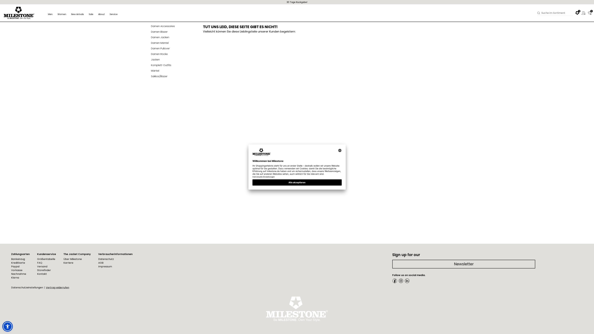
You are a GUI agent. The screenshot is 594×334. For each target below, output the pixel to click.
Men (50, 14)
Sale (91, 14)
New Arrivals (77, 14)
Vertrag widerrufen (57, 287)
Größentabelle (46, 259)
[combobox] (557, 13)
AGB (100, 263)
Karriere (68, 263)
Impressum (105, 266)
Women (62, 14)
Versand (42, 266)
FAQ (39, 263)
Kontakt (42, 274)
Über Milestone (72, 259)
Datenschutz (106, 259)
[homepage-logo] (19, 13)
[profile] (583, 13)
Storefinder (44, 270)
